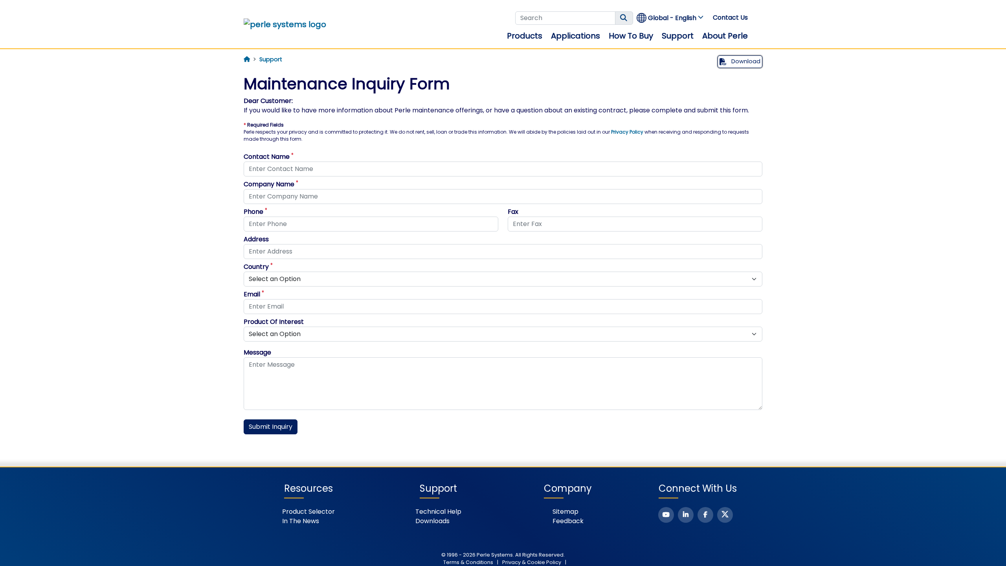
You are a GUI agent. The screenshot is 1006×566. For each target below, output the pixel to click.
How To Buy (631, 35)
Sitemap (565, 511)
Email (254, 294)
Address (256, 239)
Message (257, 352)
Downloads (432, 521)
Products (524, 35)
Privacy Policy (627, 132)
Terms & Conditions (468, 562)
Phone (255, 211)
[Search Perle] (624, 18)
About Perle (725, 35)
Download (745, 61)
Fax (513, 211)
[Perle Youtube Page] (666, 515)
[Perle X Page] (725, 515)
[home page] (247, 59)
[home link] (285, 24)
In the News (300, 521)
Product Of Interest (274, 321)
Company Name (271, 184)
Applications (575, 35)
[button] (670, 17)
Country (258, 266)
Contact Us (730, 17)
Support (678, 35)
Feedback (568, 521)
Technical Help (438, 511)
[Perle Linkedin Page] (686, 515)
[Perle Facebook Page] (705, 515)
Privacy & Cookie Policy (531, 562)
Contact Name (269, 156)
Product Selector (308, 511)
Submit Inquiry (270, 426)
